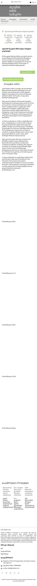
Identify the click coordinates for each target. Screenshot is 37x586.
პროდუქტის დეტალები (13, 79)
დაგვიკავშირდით (27, 72)
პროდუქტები (12, 19)
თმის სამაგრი (23, 19)
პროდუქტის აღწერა (12, 84)
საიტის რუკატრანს (19, 581)
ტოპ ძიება (29, 579)
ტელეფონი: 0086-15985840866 (12, 565)
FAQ (2, 548)
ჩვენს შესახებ (4, 554)
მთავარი (3, 19)
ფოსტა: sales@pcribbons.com (11, 568)
